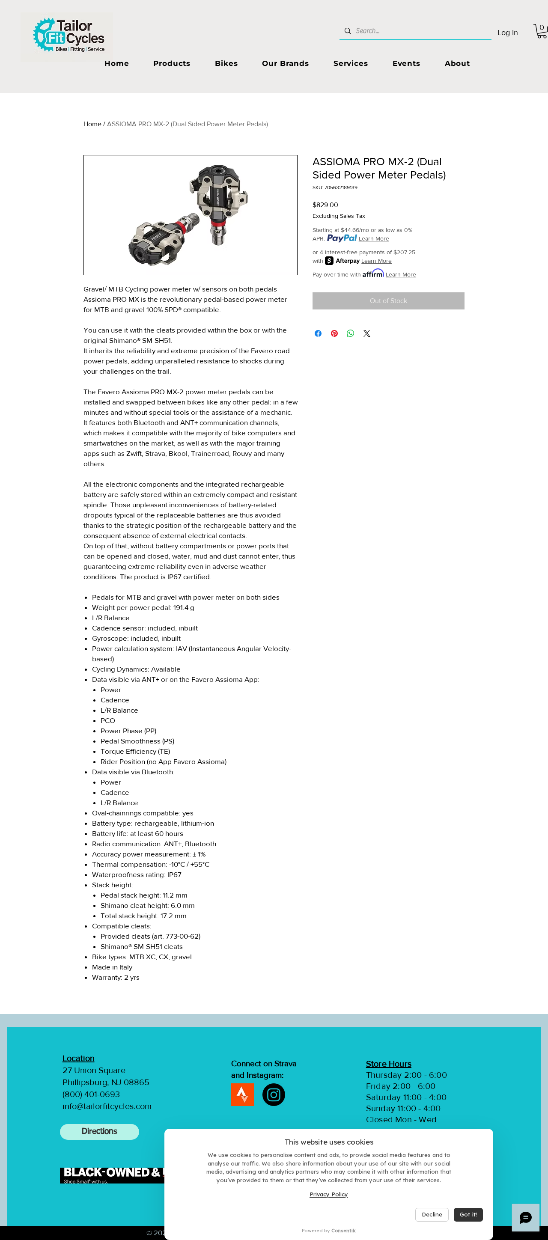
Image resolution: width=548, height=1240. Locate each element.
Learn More (374, 238)
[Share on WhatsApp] (350, 333)
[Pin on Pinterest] (334, 333)
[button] (172, 63)
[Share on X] (367, 333)
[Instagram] (273, 1094)
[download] (242, 1094)
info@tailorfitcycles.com (107, 1106)
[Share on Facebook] (318, 333)
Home (92, 124)
